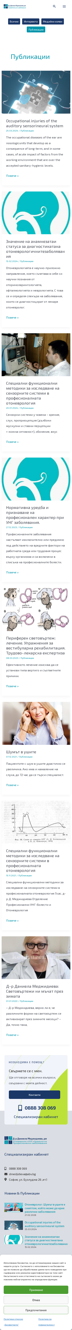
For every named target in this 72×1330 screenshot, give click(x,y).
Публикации (36, 29)
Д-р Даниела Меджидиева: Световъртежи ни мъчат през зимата (34, 991)
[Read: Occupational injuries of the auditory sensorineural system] (36, 92)
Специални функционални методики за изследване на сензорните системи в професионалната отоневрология (32, 393)
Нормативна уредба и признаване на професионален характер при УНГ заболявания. (35, 515)
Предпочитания (36, 1310)
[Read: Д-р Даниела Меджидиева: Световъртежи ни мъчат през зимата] (36, 957)
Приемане (36, 1290)
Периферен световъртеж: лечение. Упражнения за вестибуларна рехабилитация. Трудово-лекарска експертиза (35, 645)
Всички (14, 21)
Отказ (36, 1300)
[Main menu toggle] (64, 6)
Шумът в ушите (21, 751)
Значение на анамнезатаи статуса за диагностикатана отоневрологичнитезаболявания (35, 249)
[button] (54, 6)
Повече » (12, 175)
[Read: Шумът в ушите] (36, 723)
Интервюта (31, 21)
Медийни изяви (52, 21)
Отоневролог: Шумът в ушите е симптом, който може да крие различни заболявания (45, 1208)
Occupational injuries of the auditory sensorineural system (34, 123)
